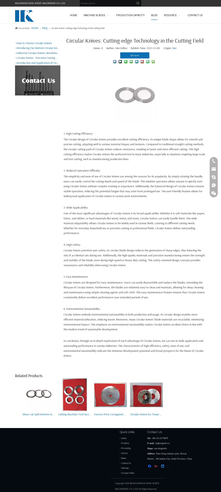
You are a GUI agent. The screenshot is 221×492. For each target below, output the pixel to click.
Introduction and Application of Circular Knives (37, 63)
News (123, 458)
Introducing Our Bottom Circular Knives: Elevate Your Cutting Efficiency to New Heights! (37, 48)
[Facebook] (149, 466)
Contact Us (126, 463)
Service (124, 453)
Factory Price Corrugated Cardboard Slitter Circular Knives (110, 414)
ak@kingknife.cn (162, 443)
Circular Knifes (127, 472)
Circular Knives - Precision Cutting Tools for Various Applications (37, 58)
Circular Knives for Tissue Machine (146, 414)
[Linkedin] (162, 466)
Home (124, 438)
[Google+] (156, 466)
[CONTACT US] (37, 80)
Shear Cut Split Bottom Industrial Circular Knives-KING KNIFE (38, 414)
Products (125, 443)
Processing (126, 448)
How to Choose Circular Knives (34, 43)
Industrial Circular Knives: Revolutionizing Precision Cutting (37, 53)
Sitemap (125, 467)
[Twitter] (169, 466)
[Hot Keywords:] (138, 3)
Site (174, 48)
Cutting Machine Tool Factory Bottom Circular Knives (74, 414)
